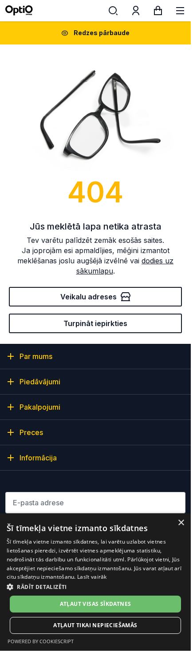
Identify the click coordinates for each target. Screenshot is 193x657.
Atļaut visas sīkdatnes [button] (95, 604)
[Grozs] (158, 12)
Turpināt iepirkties (95, 323)
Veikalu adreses (88, 296)
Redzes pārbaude (102, 32)
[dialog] (95, 582)
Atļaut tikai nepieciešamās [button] (95, 625)
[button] (95, 586)
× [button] (180, 523)
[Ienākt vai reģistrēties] (135, 12)
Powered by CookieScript (41, 641)
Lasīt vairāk (92, 576)
